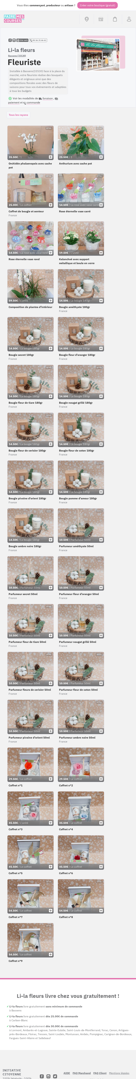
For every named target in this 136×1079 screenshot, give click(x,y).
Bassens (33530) (17, 55)
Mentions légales (119, 1073)
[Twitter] (55, 1076)
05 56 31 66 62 (39, 40)
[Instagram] (48, 1076)
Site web (23, 40)
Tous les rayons (18, 114)
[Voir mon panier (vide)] (115, 19)
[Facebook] (42, 1076)
